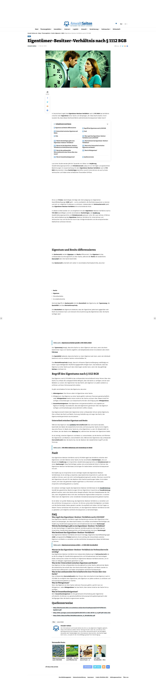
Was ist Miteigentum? (91, 150)
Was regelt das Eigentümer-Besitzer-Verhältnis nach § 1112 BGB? (94, 137)
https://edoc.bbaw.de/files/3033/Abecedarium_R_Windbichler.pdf (74, 615)
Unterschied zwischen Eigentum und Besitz (66, 132)
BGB (29, 36)
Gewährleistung (105, 488)
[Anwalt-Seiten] (56, 628)
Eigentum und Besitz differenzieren (65, 127)
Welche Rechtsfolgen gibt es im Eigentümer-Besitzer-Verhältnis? (64, 141)
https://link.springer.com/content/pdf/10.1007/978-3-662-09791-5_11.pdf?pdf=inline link (81, 612)
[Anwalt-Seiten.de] (78, 23)
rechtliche (72, 425)
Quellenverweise (89, 157)
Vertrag (54, 369)
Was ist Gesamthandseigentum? (65, 157)
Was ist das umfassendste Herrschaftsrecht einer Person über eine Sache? (65, 152)
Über (54, 622)
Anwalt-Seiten (32, 46)
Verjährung (96, 213)
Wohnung (75, 431)
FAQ (56, 136)
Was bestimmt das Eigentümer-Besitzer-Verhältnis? (95, 141)
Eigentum (70, 254)
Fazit (85, 131)
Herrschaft (55, 259)
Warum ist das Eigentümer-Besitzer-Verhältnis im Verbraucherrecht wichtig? (66, 146)
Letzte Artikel (60, 622)
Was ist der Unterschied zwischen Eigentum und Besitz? (93, 146)
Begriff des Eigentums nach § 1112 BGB (95, 128)
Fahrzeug (55, 352)
